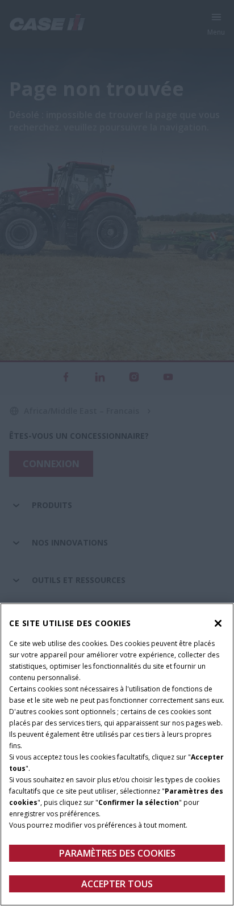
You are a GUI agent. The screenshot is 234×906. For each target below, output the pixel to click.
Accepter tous (117, 884)
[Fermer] (218, 623)
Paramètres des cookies (117, 853)
